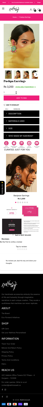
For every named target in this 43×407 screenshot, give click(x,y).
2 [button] (18, 202)
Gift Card (5, 329)
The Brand (6, 313)
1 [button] (15, 202)
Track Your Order (8, 344)
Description (14, 114)
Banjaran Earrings (21, 195)
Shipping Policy (8, 352)
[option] (21, 178)
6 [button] (27, 202)
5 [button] (24, 202)
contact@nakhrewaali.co (11, 385)
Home (15, 17)
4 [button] (22, 202)
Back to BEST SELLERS (23, 235)
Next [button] (36, 74)
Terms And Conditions (10, 360)
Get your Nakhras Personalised (14, 333)
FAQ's (4, 364)
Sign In (31, 10)
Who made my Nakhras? (20, 136)
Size (10, 128)
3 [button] (20, 202)
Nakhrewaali (25, 400)
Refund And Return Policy (12, 348)
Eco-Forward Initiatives (11, 317)
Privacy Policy (7, 356)
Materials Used (16, 121)
